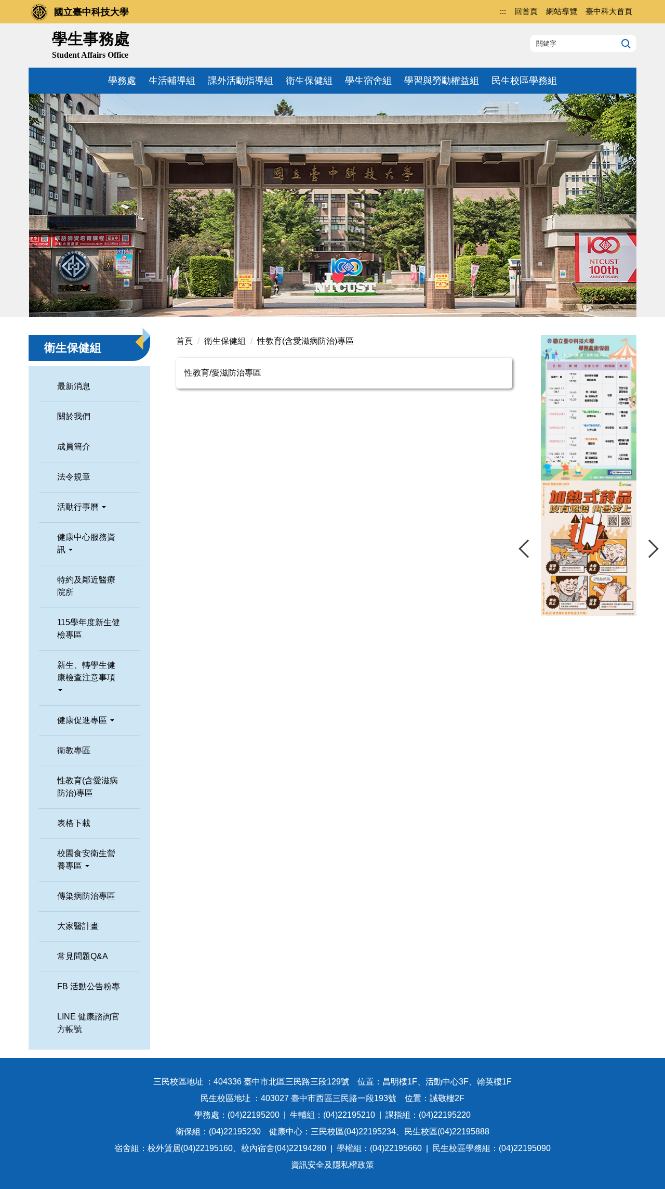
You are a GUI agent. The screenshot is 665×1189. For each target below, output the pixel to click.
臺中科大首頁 (609, 11)
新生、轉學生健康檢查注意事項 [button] (86, 671)
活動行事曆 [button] (79, 506)
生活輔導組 (172, 80)
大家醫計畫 (78, 926)
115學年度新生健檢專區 (88, 628)
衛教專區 (73, 750)
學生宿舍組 (368, 80)
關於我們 (73, 416)
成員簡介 (73, 446)
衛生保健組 (309, 80)
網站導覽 (561, 11)
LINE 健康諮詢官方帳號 (88, 1022)
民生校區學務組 (524, 80)
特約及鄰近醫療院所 (86, 586)
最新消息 (73, 386)
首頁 (184, 341)
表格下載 (73, 823)
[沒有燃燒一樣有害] (588, 548)
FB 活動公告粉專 (88, 986)
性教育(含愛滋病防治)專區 (87, 786)
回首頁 (526, 11)
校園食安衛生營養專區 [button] (86, 859)
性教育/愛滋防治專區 (222, 372)
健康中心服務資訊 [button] (86, 543)
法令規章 (73, 476)
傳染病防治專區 (86, 895)
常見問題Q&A (82, 956)
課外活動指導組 (240, 80)
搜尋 (625, 43)
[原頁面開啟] (588, 408)
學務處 (122, 80)
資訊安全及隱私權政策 (332, 1164)
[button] (528, 549)
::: (503, 11)
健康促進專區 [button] (83, 720)
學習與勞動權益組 (441, 80)
